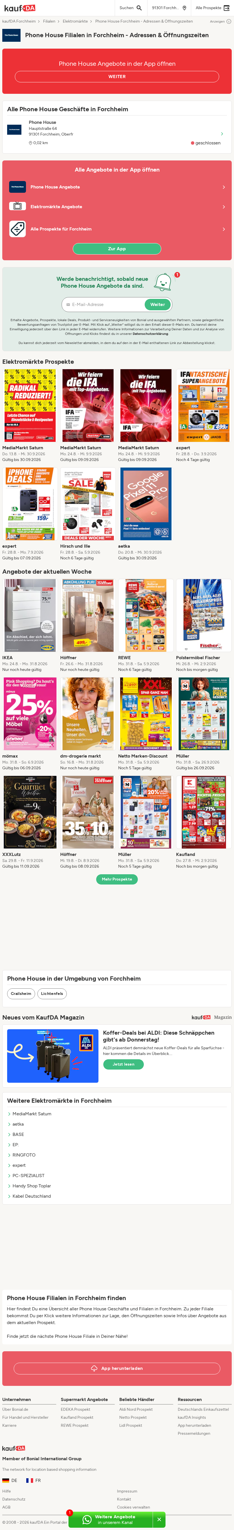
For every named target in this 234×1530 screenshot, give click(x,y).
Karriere (9, 1425)
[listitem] (30, 416)
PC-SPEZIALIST (29, 1175)
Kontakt (124, 1499)
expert (19, 1165)
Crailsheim (21, 993)
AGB (6, 1507)
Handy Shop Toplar (32, 1186)
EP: (16, 1144)
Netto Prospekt (133, 1417)
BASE (18, 1134)
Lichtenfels (52, 993)
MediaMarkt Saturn (32, 1113)
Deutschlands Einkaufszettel (203, 1409)
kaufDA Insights (192, 1417)
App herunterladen (194, 1425)
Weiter (157, 304)
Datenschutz (13, 1499)
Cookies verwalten (133, 1507)
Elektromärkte (75, 21)
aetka (18, 1124)
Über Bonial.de (15, 1409)
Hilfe (6, 1491)
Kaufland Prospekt (77, 1417)
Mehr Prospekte (117, 879)
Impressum (127, 1491)
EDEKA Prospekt (75, 1409)
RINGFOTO (24, 1155)
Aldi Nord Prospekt (136, 1409)
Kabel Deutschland (32, 1196)
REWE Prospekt (74, 1425)
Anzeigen (217, 21)
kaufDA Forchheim (19, 21)
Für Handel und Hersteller (25, 1417)
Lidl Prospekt (130, 1425)
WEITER (117, 76)
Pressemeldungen (194, 1433)
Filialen (49, 21)
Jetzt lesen (123, 1064)
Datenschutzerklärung (150, 334)
